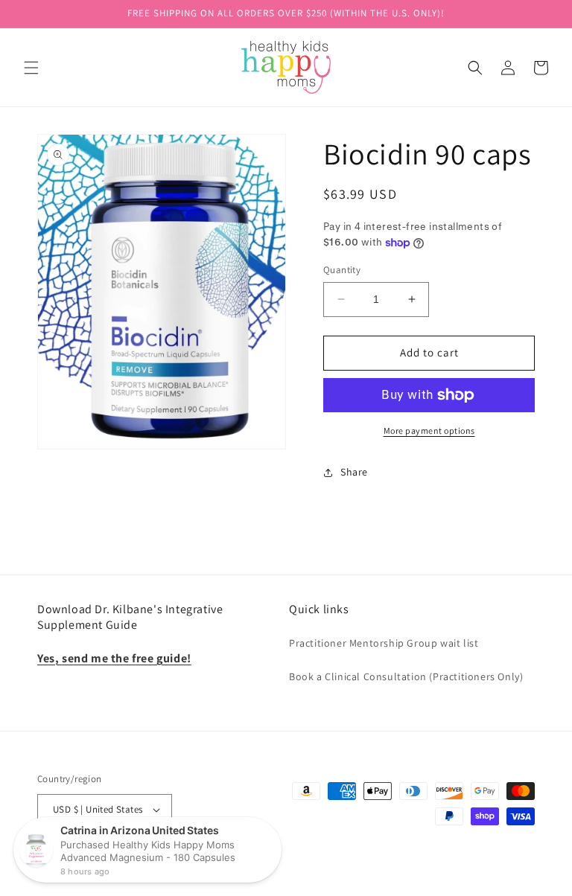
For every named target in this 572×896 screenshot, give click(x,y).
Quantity (341, 269)
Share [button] (354, 472)
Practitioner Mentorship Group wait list (383, 643)
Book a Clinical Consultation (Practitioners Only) (406, 676)
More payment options (429, 430)
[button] (31, 67)
